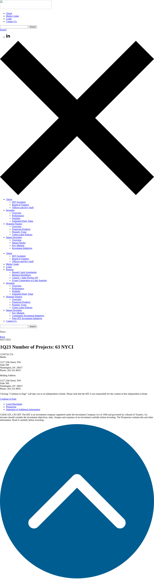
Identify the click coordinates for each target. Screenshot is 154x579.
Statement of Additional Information (23, 409)
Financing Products (21, 229)
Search (3, 29)
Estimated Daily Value (22, 221)
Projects (10, 269)
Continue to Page (8, 399)
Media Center (12, 16)
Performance (18, 215)
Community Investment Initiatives (28, 315)
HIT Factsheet (19, 202)
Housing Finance (14, 223)
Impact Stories (19, 242)
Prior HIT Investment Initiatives (27, 318)
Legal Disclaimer (14, 404)
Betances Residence (21, 275)
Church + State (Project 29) (25, 277)
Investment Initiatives (22, 248)
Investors (10, 210)
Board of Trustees (20, 204)
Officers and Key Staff (23, 207)
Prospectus (11, 406)
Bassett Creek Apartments (24, 272)
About (9, 13)
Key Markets (18, 245)
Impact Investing (14, 237)
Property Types (19, 232)
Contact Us (11, 21)
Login (9, 18)
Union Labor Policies (22, 234)
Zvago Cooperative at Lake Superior (29, 280)
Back (2, 337)
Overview (17, 213)
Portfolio (16, 218)
